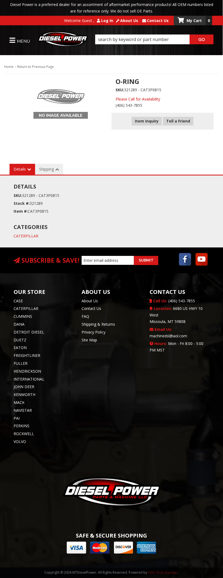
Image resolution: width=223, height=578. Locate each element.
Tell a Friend (178, 121)
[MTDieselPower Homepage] (62, 40)
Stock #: (22, 203)
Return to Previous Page (35, 66)
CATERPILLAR (26, 235)
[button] (154, 39)
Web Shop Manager (163, 572)
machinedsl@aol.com (168, 332)
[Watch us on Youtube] (201, 260)
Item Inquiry (147, 121)
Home (9, 66)
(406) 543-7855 (173, 300)
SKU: (120, 89)
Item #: (21, 211)
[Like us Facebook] (185, 260)
